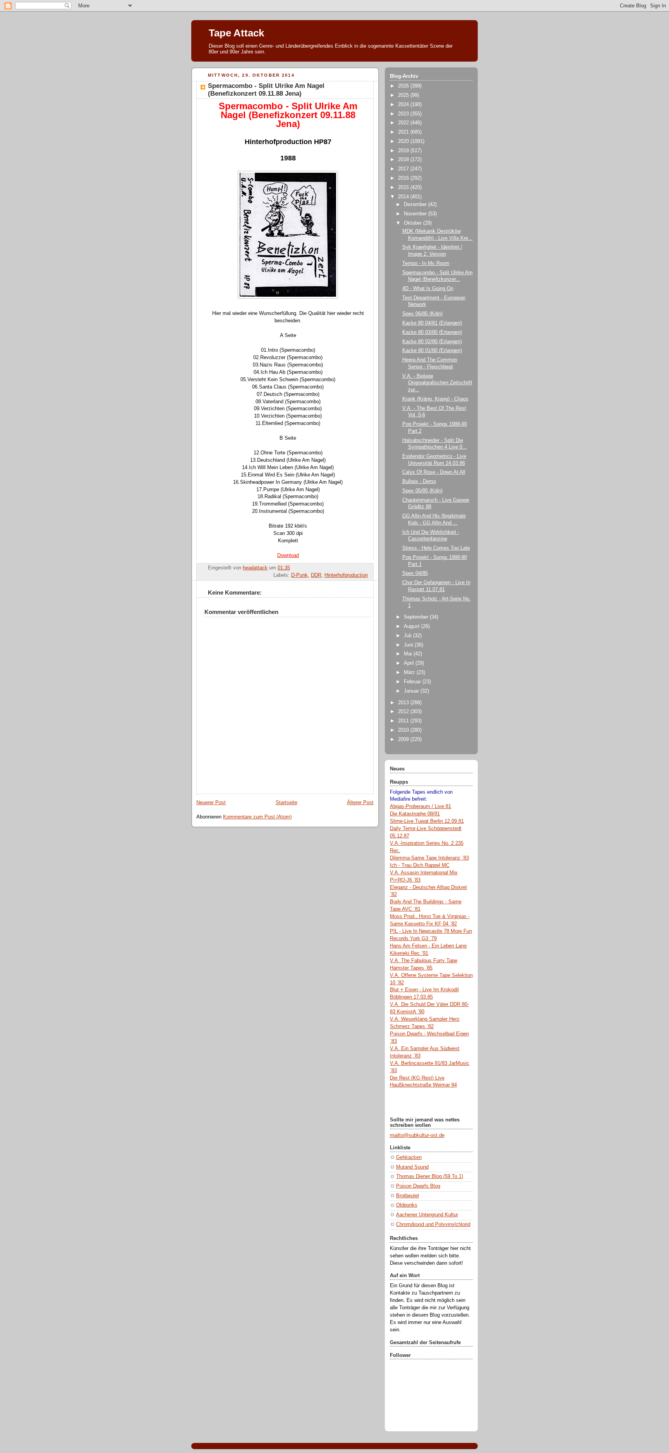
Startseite (286, 802)
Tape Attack (236, 33)
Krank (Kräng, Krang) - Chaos (435, 399)
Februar (413, 681)
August (412, 626)
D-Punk (299, 575)
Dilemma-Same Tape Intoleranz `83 (429, 858)
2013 (404, 702)
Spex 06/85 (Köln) (422, 313)
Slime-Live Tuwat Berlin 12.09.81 (427, 821)
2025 (404, 95)
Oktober (413, 223)
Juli (408, 635)
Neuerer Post (211, 802)
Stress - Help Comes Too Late (436, 548)
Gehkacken (409, 1157)
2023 (404, 114)
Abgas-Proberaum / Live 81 (420, 806)
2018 (404, 159)
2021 (404, 132)
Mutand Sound (412, 1167)
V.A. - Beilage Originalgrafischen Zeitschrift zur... (437, 382)
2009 (404, 739)
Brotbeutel (407, 1196)
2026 (404, 86)
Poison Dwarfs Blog (418, 1186)
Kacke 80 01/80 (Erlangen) (432, 350)
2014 (404, 196)
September (417, 617)
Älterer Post (360, 802)
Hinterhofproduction (346, 575)
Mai (408, 654)
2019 (404, 150)
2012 (404, 711)
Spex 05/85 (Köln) (422, 491)
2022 (404, 123)
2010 (404, 730)
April (409, 663)
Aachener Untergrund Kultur (427, 1214)
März (410, 672)
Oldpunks (406, 1205)
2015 (404, 187)
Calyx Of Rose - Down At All (433, 472)
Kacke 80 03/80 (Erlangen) (432, 332)
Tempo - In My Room (425, 263)
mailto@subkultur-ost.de (417, 1135)
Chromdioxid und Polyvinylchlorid (433, 1224)
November (416, 214)
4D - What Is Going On (427, 288)
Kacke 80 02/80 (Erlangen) (432, 341)
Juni (409, 645)
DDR (316, 575)
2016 (404, 178)
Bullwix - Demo (419, 481)
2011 (404, 721)
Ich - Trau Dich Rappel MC (419, 865)
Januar (412, 691)
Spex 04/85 (415, 573)
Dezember (416, 204)
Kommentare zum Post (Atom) (257, 817)
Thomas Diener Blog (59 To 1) (429, 1176)
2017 (404, 169)
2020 (404, 141)
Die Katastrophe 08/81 (415, 814)
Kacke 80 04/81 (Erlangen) (432, 323)
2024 (404, 104)
